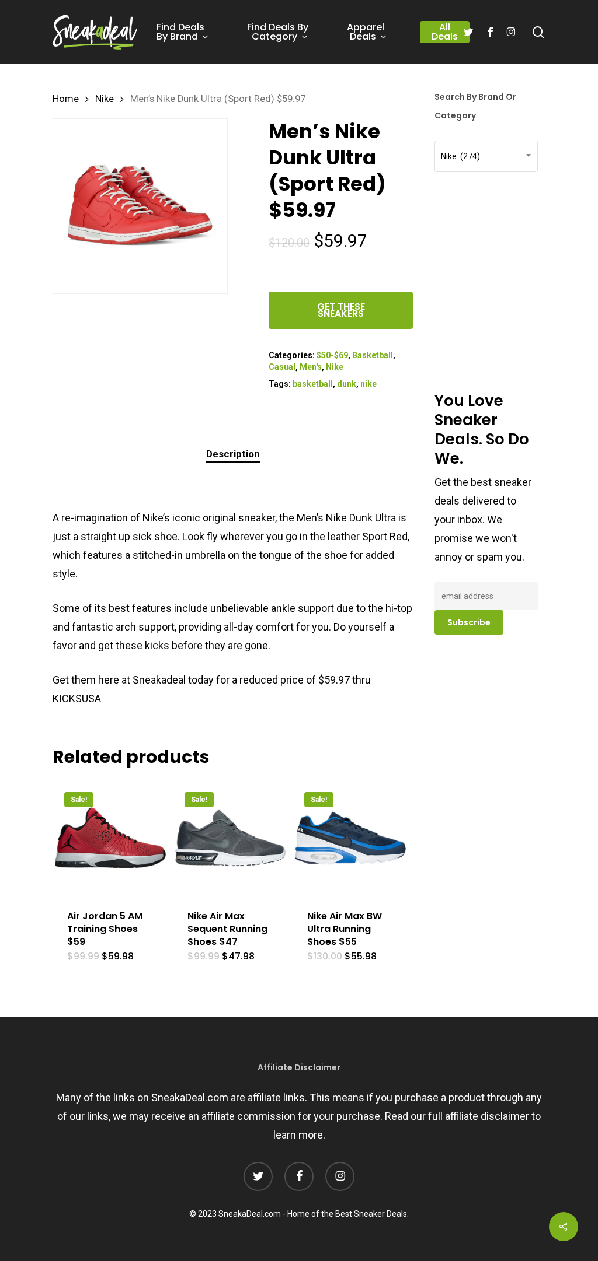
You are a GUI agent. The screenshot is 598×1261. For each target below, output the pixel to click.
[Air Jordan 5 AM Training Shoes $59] (110, 838)
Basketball (372, 355)
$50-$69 (332, 355)
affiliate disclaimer (487, 1116)
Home (66, 98)
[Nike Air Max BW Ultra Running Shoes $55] (350, 838)
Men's (311, 367)
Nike (104, 98)
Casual (282, 367)
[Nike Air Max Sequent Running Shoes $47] (230, 838)
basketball (313, 383)
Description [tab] (233, 454)
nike (368, 383)
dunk (346, 383)
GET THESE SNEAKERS (341, 310)
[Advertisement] (515, 160)
